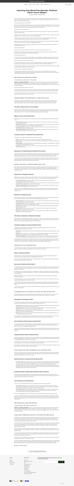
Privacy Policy (26, 469)
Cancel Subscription (27, 471)
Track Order (12, 464)
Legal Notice (26, 468)
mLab (63, 483)
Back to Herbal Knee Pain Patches (38, 451)
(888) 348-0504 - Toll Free (28, 461)
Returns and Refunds (27, 464)
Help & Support (12, 462)
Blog (25, 462)
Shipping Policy (26, 465)
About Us (11, 461)
